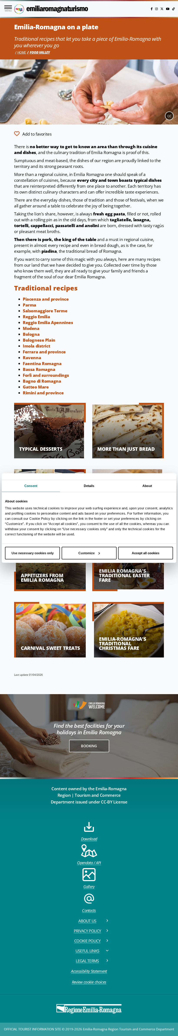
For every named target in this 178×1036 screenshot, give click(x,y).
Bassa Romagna (39, 369)
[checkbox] (32, 133)
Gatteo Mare (36, 387)
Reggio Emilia (36, 317)
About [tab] (147, 486)
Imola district (36, 346)
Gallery (88, 886)
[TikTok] (173, 9)
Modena (31, 328)
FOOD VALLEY (40, 52)
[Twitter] (162, 9)
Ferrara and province (44, 352)
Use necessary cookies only (33, 553)
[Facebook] (152, 9)
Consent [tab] (30, 486)
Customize (86, 553)
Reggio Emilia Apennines (48, 322)
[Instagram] (157, 9)
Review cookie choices (89, 982)
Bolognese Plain (39, 340)
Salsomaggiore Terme (45, 311)
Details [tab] (89, 486)
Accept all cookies (145, 553)
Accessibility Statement (89, 971)
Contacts (89, 910)
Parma (29, 305)
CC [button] (169, 116)
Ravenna (32, 358)
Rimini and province (43, 393)
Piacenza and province (46, 299)
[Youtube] (168, 9)
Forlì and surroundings (46, 375)
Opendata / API (89, 862)
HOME (21, 52)
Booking (89, 746)
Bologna (31, 334)
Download (89, 838)
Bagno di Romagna (42, 381)
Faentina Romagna (42, 363)
